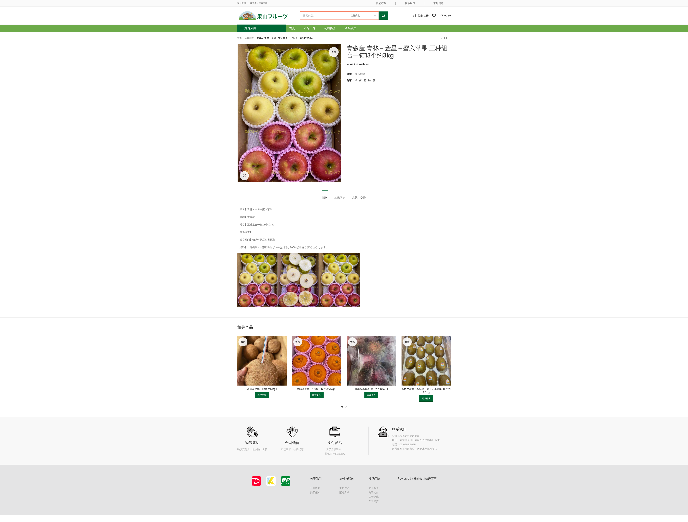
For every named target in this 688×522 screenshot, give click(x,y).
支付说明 (344, 488)
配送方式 (344, 492)
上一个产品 (442, 38)
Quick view (284, 342)
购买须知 (315, 492)
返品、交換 (359, 197)
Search (383, 15)
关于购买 (374, 488)
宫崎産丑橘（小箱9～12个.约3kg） (316, 389)
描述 (325, 197)
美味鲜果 (249, 38)
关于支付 (374, 492)
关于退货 (374, 501)
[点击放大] (244, 175)
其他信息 (339, 197)
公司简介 (315, 488)
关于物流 (374, 496)
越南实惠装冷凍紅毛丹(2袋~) (371, 389)
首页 (239, 38)
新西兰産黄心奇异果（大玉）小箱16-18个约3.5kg (426, 390)
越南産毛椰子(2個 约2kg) (262, 389)
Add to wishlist (359, 64)
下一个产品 (449, 38)
